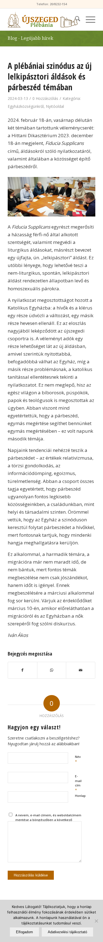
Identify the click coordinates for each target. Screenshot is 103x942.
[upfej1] (43, 19)
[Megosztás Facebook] (22, 670)
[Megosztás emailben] (80, 670)
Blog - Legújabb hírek (30, 38)
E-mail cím (78, 783)
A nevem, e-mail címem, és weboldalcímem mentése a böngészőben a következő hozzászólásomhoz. (48, 819)
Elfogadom (24, 932)
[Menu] (87, 19)
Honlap (80, 796)
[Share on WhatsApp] (51, 670)
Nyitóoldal (55, 106)
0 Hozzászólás (45, 98)
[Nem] (96, 921)
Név (78, 759)
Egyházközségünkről (26, 106)
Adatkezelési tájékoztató (67, 932)
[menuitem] (74, 19)
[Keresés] (74, 19)
